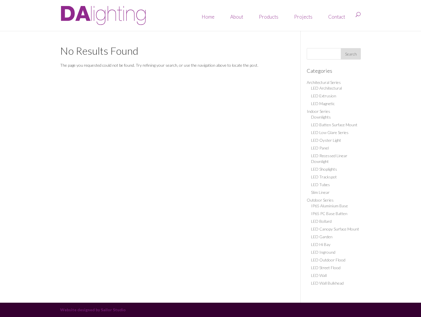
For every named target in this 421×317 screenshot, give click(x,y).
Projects (303, 17)
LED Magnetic (323, 103)
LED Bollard (321, 221)
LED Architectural (326, 88)
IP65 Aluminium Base (329, 205)
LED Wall (319, 275)
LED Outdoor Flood (328, 259)
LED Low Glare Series (330, 132)
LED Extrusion (323, 95)
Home (208, 17)
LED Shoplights (324, 169)
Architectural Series (324, 82)
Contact (336, 17)
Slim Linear (320, 192)
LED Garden (322, 236)
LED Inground (323, 252)
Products (268, 17)
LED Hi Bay (320, 244)
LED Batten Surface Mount (334, 124)
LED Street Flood (326, 267)
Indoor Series (318, 111)
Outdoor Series (320, 200)
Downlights (321, 117)
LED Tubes (320, 184)
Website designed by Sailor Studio (93, 309)
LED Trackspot (324, 176)
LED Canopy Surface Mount (335, 229)
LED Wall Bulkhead (327, 283)
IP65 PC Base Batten (329, 213)
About (236, 17)
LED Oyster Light (326, 140)
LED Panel (320, 147)
